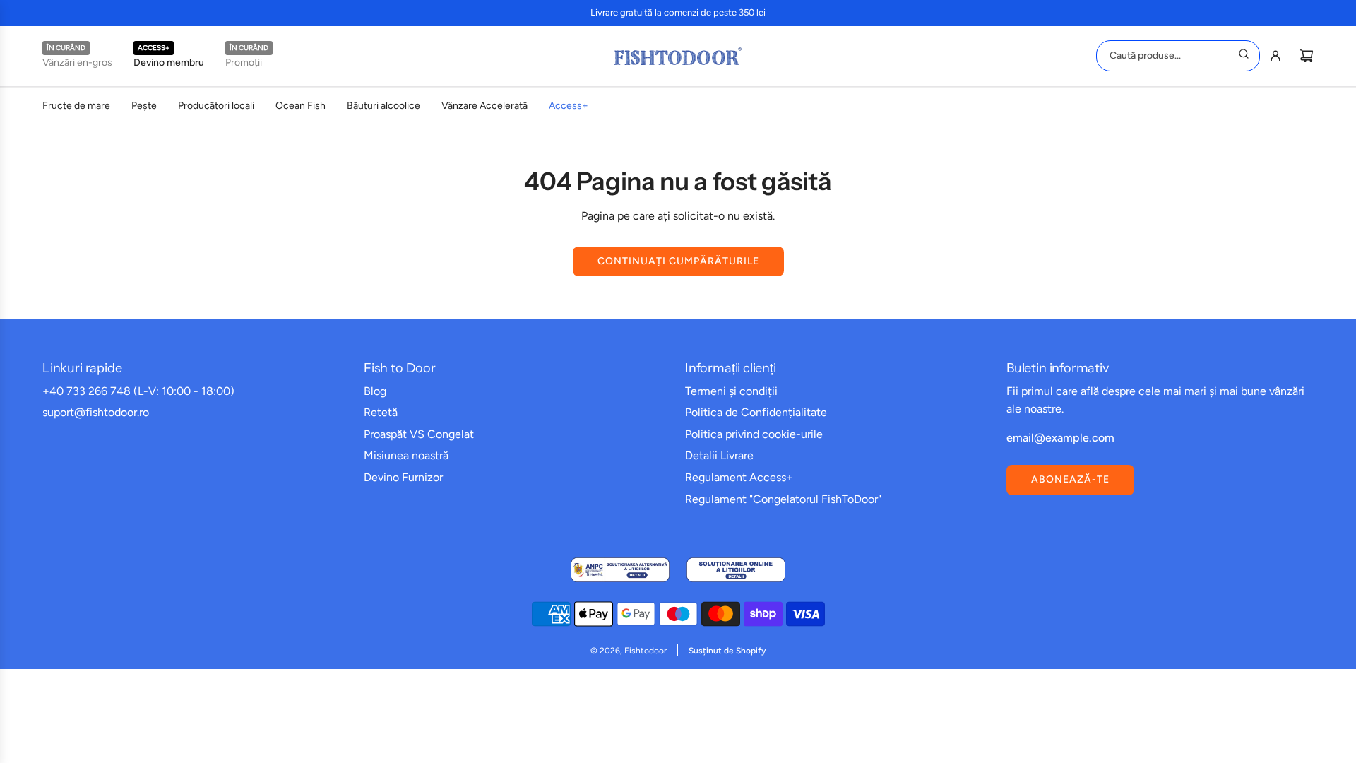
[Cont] (1275, 55)
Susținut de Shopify (727, 651)
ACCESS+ (154, 47)
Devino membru (168, 63)
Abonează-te (1070, 479)
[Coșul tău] (1306, 55)
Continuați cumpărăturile (678, 261)
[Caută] (1243, 56)
